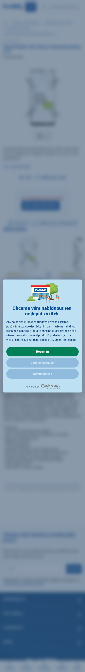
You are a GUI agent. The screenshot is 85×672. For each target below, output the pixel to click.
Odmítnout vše (42, 374)
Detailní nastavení (42, 363)
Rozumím (42, 351)
